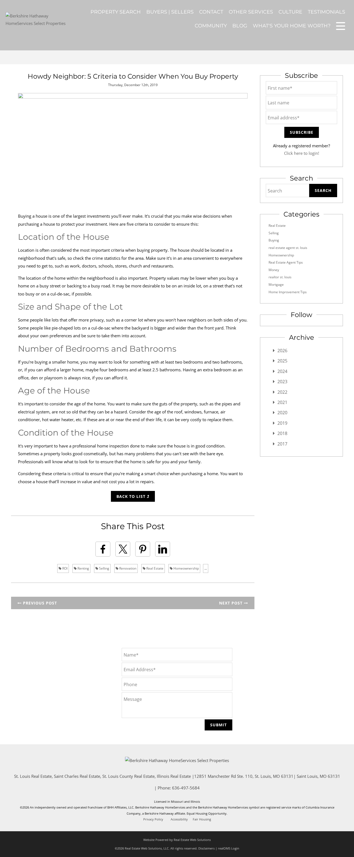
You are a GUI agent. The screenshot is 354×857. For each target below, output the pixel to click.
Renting (83, 568)
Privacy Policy (153, 819)
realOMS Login (228, 848)
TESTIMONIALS (326, 12)
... (205, 568)
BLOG (239, 26)
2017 (282, 444)
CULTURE (290, 12)
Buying (274, 240)
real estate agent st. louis (288, 247)
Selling (103, 568)
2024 (282, 371)
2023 (282, 382)
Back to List (131, 496)
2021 (282, 402)
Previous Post (39, 603)
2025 (282, 361)
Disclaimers (206, 848)
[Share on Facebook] (102, 549)
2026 (282, 351)
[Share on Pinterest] (142, 549)
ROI (64, 568)
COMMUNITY (211, 26)
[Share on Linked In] (162, 549)
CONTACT (211, 12)
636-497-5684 (186, 788)
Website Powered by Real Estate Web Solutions (177, 840)
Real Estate (154, 568)
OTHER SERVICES (251, 12)
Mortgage (276, 284)
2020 (282, 413)
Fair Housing (202, 819)
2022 (282, 392)
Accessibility (179, 819)
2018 (282, 433)
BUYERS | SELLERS (170, 12)
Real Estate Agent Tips (286, 262)
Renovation (127, 568)
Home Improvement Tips (288, 292)
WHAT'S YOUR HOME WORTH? (291, 26)
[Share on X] (122, 549)
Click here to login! (301, 153)
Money (274, 269)
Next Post (231, 603)
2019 (282, 423)
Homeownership (186, 568)
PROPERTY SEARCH (115, 12)
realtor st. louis (280, 277)
